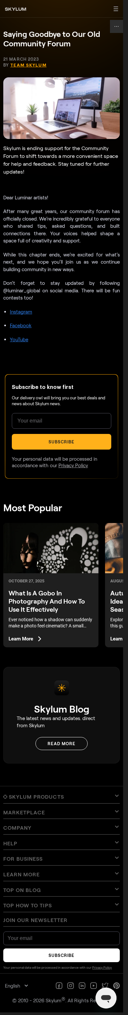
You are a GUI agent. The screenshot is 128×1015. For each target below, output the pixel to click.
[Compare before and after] (61, 473)
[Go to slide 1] (58, 507)
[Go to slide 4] (64, 507)
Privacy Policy (67, 576)
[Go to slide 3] (62, 507)
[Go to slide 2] (60, 507)
